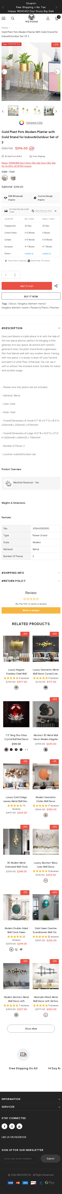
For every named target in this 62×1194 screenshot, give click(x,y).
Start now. (35, 261)
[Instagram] (12, 1126)
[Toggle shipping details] (55, 211)
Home (5, 27)
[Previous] (4, 72)
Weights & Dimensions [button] (13, 502)
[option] (31, 7)
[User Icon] (48, 18)
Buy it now (31, 296)
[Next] (57, 72)
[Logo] (31, 18)
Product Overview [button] (11, 469)
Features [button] (6, 517)
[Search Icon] (12, 18)
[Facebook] (4, 1126)
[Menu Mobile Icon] (3, 18)
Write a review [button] (31, 610)
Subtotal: (7, 186)
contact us (29, 253)
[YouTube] (19, 1126)
